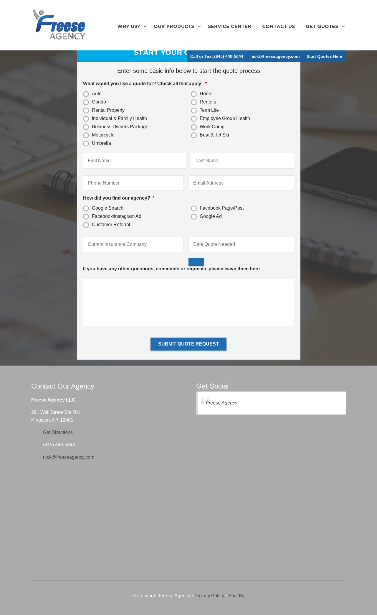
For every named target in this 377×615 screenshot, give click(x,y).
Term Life (209, 110)
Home (206, 93)
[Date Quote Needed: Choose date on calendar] (196, 262)
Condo (99, 101)
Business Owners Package (120, 126)
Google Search (107, 208)
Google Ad (211, 216)
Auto (97, 93)
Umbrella (101, 143)
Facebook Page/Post (222, 208)
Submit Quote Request (188, 343)
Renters (208, 101)
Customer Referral (111, 224)
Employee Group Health (225, 118)
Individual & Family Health (119, 118)
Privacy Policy (209, 595)
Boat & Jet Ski (214, 134)
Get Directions (58, 432)
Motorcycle (103, 134)
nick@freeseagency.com (275, 56)
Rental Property (108, 110)
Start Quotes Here (324, 56)
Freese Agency (221, 402)
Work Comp (212, 126)
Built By (236, 595)
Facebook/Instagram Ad (116, 216)
